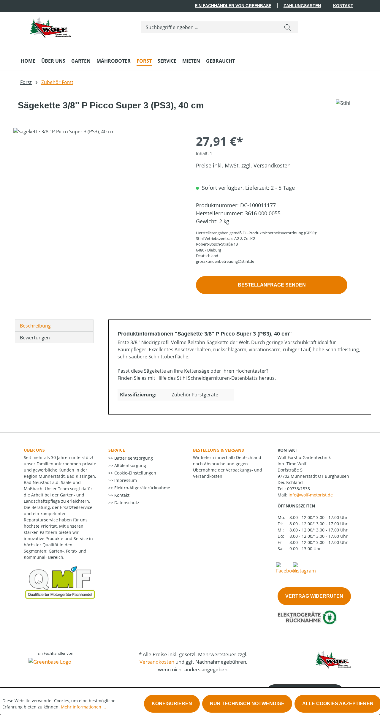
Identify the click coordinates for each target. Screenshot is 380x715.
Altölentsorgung (129, 465)
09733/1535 (298, 488)
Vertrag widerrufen (314, 596)
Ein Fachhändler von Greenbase (233, 5)
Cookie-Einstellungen (134, 473)
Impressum (125, 480)
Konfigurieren (172, 703)
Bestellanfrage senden (272, 284)
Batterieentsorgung (133, 458)
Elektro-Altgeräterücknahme (141, 488)
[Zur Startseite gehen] (50, 26)
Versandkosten (157, 661)
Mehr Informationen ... (83, 707)
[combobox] (209, 27)
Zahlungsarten (302, 5)
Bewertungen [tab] (35, 337)
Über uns (34, 450)
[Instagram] (304, 567)
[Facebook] (286, 567)
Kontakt (343, 5)
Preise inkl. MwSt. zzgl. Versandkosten (243, 165)
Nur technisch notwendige (247, 703)
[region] (98, 192)
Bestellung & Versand (218, 450)
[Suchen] (287, 27)
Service (116, 450)
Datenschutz (126, 502)
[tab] (54, 325)
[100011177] (98, 192)
